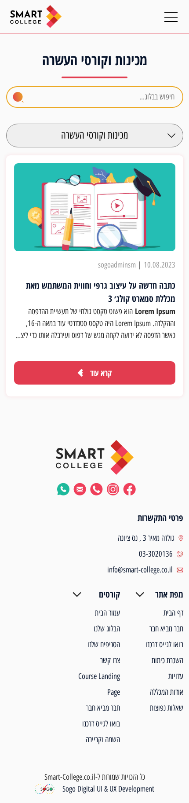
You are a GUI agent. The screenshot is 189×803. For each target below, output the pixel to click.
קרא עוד (101, 372)
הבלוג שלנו (107, 629)
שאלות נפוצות (166, 708)
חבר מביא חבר (166, 629)
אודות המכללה (166, 692)
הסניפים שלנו (103, 644)
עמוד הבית (107, 613)
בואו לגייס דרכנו (164, 644)
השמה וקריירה (103, 739)
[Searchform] (18, 97)
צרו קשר (110, 660)
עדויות (175, 676)
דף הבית (173, 613)
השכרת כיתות (167, 660)
